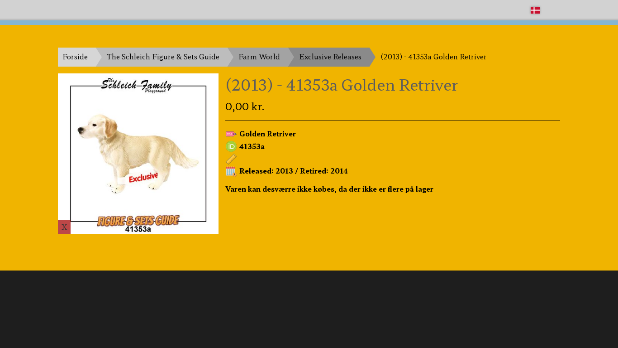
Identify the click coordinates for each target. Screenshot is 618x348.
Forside (75, 56)
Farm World (259, 56)
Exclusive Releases (330, 56)
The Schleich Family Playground (113, 9)
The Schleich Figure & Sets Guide (163, 56)
